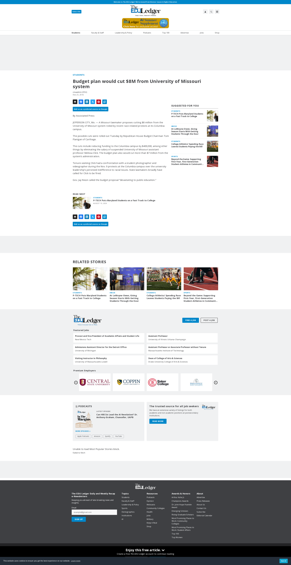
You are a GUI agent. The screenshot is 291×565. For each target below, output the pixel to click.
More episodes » (82, 431)
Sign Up (79, 519)
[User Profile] (205, 11)
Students (78, 74)
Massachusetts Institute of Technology (166, 350)
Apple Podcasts (83, 436)
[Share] (81, 102)
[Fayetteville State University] (196, 382)
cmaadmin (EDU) (80, 92)
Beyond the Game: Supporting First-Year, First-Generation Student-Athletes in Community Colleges (187, 161)
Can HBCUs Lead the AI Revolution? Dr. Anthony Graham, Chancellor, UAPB (117, 416)
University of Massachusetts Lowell (91, 361)
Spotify (107, 436)
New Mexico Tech (83, 339)
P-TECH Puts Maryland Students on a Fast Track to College (124, 200)
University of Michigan (85, 350)
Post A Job (209, 320)
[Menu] (217, 11)
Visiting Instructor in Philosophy (91, 358)
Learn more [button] (75, 561)
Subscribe (76, 12)
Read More (157, 421)
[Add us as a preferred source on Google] (104, 102)
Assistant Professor (158, 336)
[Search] (211, 11)
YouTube (118, 436)
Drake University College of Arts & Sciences (168, 361)
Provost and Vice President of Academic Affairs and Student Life (107, 336)
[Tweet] (92, 102)
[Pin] (98, 102)
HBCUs (174, 126)
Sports (174, 156)
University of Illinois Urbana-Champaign (167, 339)
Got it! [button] (283, 561)
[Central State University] (95, 382)
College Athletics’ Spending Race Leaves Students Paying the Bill (187, 145)
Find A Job (190, 320)
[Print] (75, 102)
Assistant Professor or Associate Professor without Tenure (177, 347)
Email (74, 508)
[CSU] (128, 382)
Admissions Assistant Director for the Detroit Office (101, 347)
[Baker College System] (162, 382)
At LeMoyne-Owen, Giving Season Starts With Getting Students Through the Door (184, 131)
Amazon (97, 436)
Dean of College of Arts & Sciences (165, 358)
